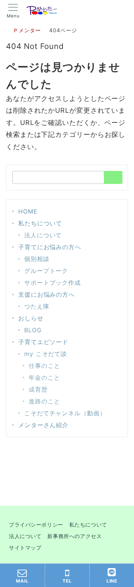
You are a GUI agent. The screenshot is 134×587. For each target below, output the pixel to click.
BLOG (33, 330)
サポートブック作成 (52, 282)
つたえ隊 (37, 306)
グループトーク (46, 270)
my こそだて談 (45, 353)
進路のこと (44, 401)
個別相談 (37, 259)
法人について (43, 235)
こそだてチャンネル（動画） (65, 413)
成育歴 (38, 389)
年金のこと (44, 377)
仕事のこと (44, 365)
